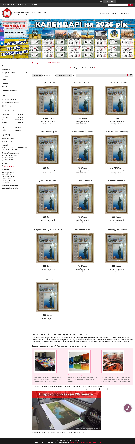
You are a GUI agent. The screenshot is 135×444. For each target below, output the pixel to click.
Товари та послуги (109, 13)
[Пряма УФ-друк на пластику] (117, 100)
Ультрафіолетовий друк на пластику (48, 230)
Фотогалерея (6, 69)
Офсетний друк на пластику (48, 279)
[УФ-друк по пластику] (82, 100)
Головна (98, 13)
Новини (5, 76)
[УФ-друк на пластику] (48, 100)
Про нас (122, 13)
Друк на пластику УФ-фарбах (82, 132)
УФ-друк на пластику (48, 83)
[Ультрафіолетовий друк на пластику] (48, 248)
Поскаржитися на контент (77, 442)
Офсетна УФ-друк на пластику (116, 132)
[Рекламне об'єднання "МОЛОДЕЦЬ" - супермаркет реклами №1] (7, 13)
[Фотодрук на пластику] (117, 199)
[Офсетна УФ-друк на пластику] (117, 149)
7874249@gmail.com (10, 155)
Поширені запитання (9, 90)
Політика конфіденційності (93, 442)
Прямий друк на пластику (82, 181)
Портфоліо (6, 66)
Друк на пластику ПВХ (47, 181)
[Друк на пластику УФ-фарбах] (82, 149)
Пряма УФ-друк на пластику (116, 83)
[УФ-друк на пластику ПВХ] (48, 149)
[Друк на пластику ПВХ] (48, 199)
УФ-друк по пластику (82, 83)
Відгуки (4, 86)
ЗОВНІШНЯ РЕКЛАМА (54, 63)
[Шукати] (130, 5)
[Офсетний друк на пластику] (48, 297)
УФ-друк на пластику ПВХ (48, 132)
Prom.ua (77, 440)
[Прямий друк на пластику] (82, 199)
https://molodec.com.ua (11, 153)
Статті (4, 80)
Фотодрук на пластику (116, 181)
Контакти (129, 13)
